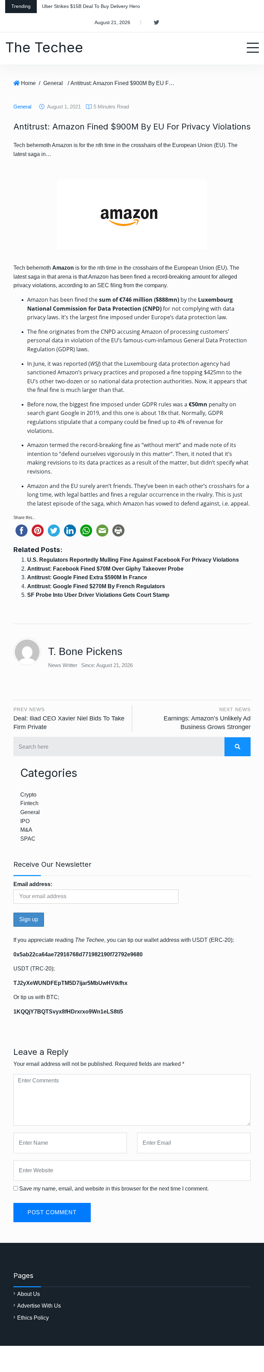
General (53, 83)
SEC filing (109, 285)
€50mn (199, 404)
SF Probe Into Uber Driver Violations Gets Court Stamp (98, 595)
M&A (26, 830)
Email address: (32, 884)
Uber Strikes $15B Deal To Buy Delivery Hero (91, 6)
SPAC (27, 839)
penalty (218, 404)
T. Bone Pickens (85, 651)
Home (28, 83)
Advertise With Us (39, 1306)
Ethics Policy (33, 1318)
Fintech (29, 803)
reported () (82, 363)
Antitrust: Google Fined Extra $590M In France (87, 577)
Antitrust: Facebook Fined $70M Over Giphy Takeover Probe (105, 569)
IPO (25, 821)
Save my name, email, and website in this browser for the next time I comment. (114, 1189)
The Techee (44, 47)
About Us (28, 1294)
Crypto (28, 795)
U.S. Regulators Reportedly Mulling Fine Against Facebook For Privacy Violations (133, 560)
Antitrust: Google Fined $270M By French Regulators (96, 586)
